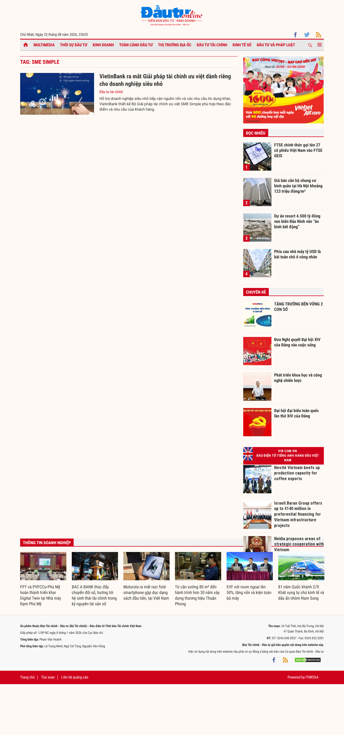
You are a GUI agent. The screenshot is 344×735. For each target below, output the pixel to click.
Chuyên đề (256, 292)
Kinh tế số (242, 45)
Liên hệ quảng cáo (74, 677)
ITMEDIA (312, 677)
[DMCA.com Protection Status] (307, 659)
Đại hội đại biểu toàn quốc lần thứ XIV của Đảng (296, 413)
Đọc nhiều (256, 133)
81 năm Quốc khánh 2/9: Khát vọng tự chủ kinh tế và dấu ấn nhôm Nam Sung (301, 592)
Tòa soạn (48, 677)
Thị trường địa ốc (174, 45)
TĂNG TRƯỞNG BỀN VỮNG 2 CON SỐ (298, 306)
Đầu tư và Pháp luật (276, 45)
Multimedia (44, 45)
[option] (43, 579)
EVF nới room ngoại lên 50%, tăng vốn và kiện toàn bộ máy (249, 592)
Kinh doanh (103, 45)
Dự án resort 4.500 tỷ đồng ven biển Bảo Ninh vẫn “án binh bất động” (297, 221)
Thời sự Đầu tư (73, 45)
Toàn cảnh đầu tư (136, 45)
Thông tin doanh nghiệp (47, 542)
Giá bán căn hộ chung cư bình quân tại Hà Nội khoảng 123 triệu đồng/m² (298, 186)
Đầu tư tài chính (212, 45)
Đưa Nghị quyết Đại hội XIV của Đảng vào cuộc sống (297, 342)
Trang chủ (27, 677)
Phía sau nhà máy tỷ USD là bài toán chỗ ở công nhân (297, 254)
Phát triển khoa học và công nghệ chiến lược (298, 377)
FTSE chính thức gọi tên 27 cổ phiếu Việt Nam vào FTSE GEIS (298, 150)
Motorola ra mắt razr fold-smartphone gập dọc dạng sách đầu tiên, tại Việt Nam (146, 592)
